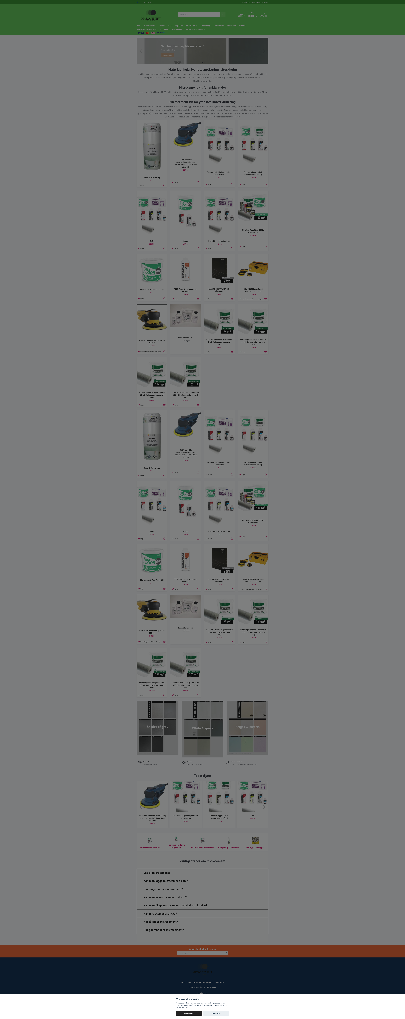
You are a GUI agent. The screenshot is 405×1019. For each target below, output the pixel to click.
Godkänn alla (188, 1013)
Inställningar (216, 1013)
